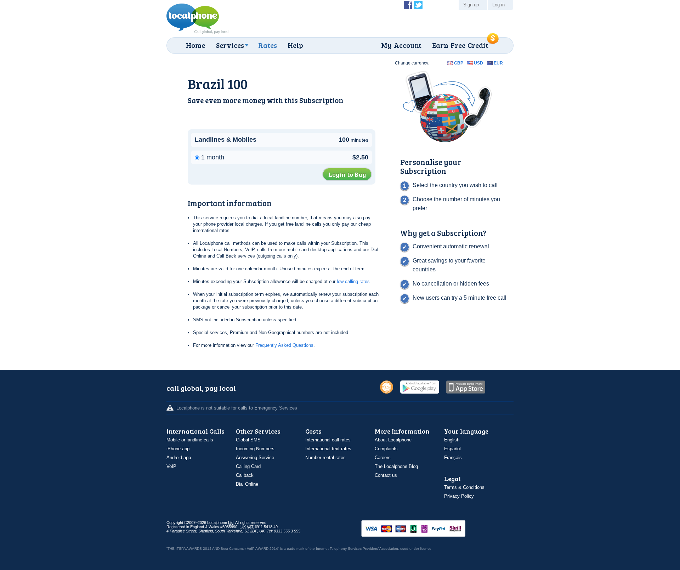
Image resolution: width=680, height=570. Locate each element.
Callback (245, 475)
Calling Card (248, 466)
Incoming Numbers (255, 448)
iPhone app (177, 448)
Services (230, 45)
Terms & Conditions (464, 487)
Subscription (321, 100)
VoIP (171, 466)
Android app (178, 457)
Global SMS (248, 439)
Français (453, 457)
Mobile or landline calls (189, 439)
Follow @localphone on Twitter (418, 5)
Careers (383, 457)
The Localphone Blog (396, 466)
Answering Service (255, 457)
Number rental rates (325, 457)
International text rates (328, 448)
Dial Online (247, 484)
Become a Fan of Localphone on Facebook (408, 5)
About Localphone (393, 439)
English (451, 439)
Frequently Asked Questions (284, 345)
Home (195, 45)
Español (452, 448)
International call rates (328, 439)
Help (295, 45)
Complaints (386, 448)
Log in (498, 4)
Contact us (386, 475)
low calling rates (353, 281)
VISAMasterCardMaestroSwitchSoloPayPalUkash (423, 529)
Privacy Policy (459, 496)
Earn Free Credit (460, 45)
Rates (267, 45)
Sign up (471, 4)
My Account (401, 45)
